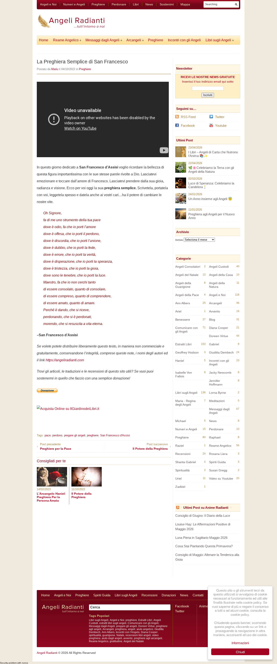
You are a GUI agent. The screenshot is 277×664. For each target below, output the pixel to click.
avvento (128, 638)
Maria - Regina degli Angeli (185, 402)
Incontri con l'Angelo (128, 632)
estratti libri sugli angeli (112, 623)
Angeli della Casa (221, 275)
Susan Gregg (218, 470)
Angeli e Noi (48, 4)
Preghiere (98, 4)
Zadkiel (180, 486)
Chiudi (240, 652)
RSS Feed (188, 117)
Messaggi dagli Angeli (102, 40)
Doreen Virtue (218, 336)
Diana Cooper (218, 328)
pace (48, 435)
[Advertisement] (87, 418)
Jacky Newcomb (220, 372)
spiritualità (95, 635)
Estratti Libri (183, 344)
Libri (136, 4)
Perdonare (119, 4)
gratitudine (116, 641)
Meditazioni (217, 401)
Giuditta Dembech (221, 352)
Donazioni (169, 595)
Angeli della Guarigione (183, 284)
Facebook (188, 125)
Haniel (179, 360)
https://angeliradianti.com (65, 360)
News (149, 4)
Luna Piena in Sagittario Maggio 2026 (201, 537)
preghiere (92, 435)
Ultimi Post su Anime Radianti (205, 507)
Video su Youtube (221, 478)
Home (43, 40)
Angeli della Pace (187, 295)
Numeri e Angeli (74, 4)
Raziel (179, 445)
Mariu (54, 69)
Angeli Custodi (219, 266)
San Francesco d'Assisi (115, 435)
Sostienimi (167, 4)
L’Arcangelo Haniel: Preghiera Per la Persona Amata (51, 497)
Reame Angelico (66, 40)
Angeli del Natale (186, 275)
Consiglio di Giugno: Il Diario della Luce (202, 515)
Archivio (179, 240)
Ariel (178, 311)
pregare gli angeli (74, 435)
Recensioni (182, 454)
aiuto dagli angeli (112, 638)
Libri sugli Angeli (218, 40)
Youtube (221, 125)
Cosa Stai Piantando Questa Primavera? (204, 546)
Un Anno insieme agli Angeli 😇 (210, 199)
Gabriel (214, 344)
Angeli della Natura (217, 284)
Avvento (214, 311)
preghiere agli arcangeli (148, 638)
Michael (180, 421)
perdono (57, 435)
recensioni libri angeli (138, 635)
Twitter (219, 117)
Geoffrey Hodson (187, 352)
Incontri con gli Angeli (184, 40)
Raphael (215, 437)
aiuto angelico (145, 629)
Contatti (198, 595)
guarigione (108, 635)
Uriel (178, 478)
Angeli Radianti (47, 652)
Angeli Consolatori (187, 266)
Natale (120, 635)
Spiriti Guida (217, 462)
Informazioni (240, 642)
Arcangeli (133, 40)
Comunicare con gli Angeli (186, 329)
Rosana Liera (218, 454)
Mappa (185, 4)
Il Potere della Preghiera (81, 495)
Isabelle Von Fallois (183, 374)
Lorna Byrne (217, 392)
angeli (131, 629)
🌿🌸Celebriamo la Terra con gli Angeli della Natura (211, 169)
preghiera (121, 629)
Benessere (182, 319)
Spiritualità (182, 470)
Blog (212, 319)
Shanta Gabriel (185, 462)
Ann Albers (182, 303)
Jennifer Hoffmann (215, 382)
